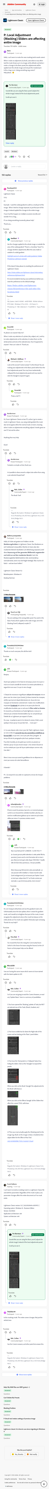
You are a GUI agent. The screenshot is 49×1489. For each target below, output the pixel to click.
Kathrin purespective (14, 536)
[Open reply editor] (24, 166)
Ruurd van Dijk (15, 612)
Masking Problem (10, 1408)
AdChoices (10, 1486)
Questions (7, 12)
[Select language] (34, 4)
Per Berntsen (13, 85)
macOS (7, 151)
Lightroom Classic (31, 10)
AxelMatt (14, 238)
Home (6, 10)
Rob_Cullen (18, 489)
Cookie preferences (10, 1482)
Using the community (11, 1479)
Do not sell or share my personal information (30, 1482)
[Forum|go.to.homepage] (16, 4)
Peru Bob (14, 937)
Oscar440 (10, 327)
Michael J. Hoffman (17, 359)
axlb (8, 669)
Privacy (30, 1479)
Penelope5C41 (12, 188)
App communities (17, 10)
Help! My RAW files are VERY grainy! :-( (17, 1387)
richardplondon (16, 804)
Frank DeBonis (12, 1184)
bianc (9, 51)
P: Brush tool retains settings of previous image (19, 1419)
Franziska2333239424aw (15, 645)
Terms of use (22, 1479)
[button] (4, 5)
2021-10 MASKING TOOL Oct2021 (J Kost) (20, 1141)
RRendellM (11, 966)
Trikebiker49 (11, 1312)
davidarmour (11, 413)
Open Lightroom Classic (36, 20)
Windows (14, 151)
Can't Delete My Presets (11, 1398)
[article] (24, 210)
